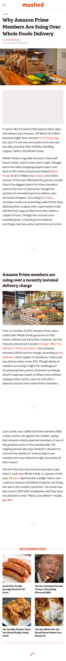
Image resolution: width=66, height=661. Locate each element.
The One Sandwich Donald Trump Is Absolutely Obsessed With (49, 589)
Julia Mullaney (12, 39)
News (5, 14)
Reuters (14, 478)
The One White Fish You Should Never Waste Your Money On (48, 632)
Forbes (48, 197)
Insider (38, 175)
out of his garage (48, 138)
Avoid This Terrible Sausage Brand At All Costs (13, 589)
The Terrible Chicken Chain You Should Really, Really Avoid (16, 632)
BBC (9, 500)
